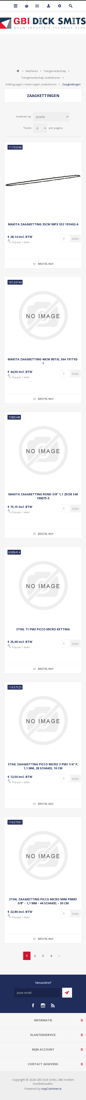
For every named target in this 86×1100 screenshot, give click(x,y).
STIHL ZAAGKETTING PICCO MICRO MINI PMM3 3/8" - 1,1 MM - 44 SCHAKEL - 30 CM (43, 901)
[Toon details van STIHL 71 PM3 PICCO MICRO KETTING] (43, 585)
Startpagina (18, 71)
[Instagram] (43, 1005)
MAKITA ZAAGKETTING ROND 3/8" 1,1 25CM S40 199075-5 (43, 496)
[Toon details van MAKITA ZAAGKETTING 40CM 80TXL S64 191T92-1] (43, 315)
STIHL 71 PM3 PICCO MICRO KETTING (43, 629)
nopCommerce (51, 1089)
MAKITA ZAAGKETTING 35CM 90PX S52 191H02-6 (43, 224)
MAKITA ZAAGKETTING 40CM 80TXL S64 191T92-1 (43, 361)
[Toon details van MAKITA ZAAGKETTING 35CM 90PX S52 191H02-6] (43, 180)
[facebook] (33, 1005)
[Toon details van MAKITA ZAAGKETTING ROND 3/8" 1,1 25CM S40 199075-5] (43, 450)
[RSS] (53, 1005)
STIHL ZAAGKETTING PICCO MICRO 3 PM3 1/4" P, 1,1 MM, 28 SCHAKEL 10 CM (43, 766)
